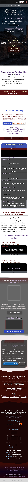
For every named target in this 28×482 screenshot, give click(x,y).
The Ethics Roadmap (14, 111)
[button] (14, 2)
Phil (6, 5)
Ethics (14, 152)
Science (15, 5)
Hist (19, 5)
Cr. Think (10, 5)
